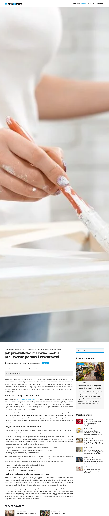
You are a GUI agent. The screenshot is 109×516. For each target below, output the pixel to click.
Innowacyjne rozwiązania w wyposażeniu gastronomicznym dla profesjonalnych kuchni (90, 388)
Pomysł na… (100, 3)
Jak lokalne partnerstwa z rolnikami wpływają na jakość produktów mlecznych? (93, 461)
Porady (83, 3)
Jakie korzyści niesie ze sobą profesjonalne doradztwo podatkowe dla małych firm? (93, 442)
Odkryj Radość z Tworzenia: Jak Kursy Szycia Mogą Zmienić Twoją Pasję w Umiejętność (94, 451)
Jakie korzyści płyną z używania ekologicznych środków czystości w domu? (93, 432)
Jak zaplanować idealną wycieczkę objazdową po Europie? (92, 470)
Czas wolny (76, 3)
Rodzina (91, 3)
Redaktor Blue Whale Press (16, 363)
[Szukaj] (78, 350)
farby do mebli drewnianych (27, 399)
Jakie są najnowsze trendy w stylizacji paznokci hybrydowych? (93, 423)
